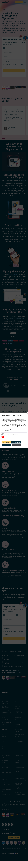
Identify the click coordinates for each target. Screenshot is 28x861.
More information (16, 445)
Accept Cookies (6, 442)
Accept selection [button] (6, 445)
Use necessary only (16, 442)
